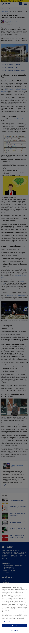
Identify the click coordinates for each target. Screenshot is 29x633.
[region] (14, 608)
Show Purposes (14, 630)
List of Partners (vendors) (8, 621)
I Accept (14, 625)
